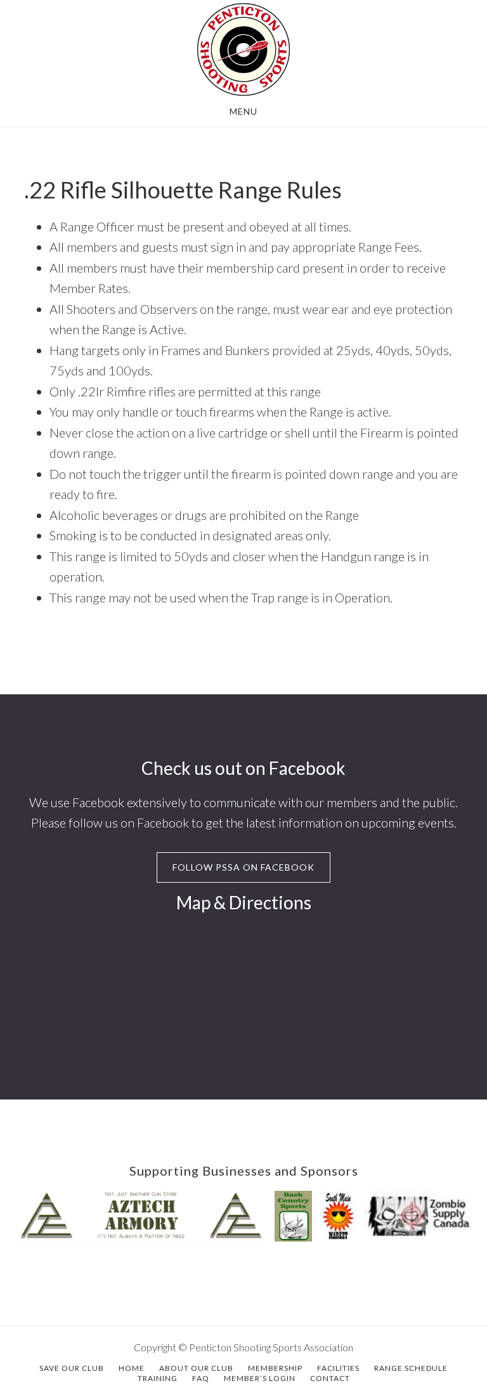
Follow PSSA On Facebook (243, 867)
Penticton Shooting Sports (243, 49)
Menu (243, 111)
